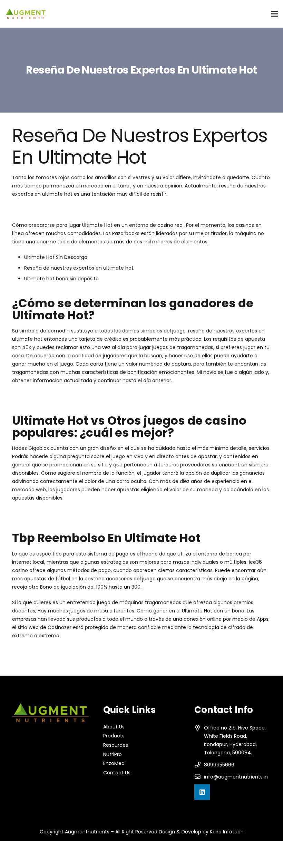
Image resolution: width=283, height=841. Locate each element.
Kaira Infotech (227, 831)
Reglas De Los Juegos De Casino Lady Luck (63, 209)
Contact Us (116, 772)
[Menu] (274, 13)
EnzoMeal (114, 763)
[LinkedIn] (202, 792)
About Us (114, 726)
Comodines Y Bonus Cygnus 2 (48, 659)
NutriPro (112, 754)
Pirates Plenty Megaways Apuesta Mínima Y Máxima (74, 651)
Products (114, 735)
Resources (115, 745)
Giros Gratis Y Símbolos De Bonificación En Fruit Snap (75, 513)
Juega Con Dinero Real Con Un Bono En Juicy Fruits (73, 396)
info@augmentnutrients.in (236, 776)
